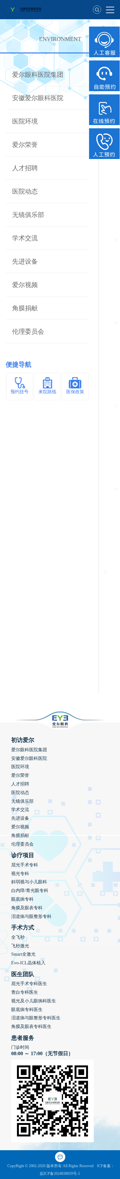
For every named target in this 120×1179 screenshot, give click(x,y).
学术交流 (25, 238)
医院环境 (25, 121)
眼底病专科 (22, 899)
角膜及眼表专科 (27, 907)
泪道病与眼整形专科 (31, 916)
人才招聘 (25, 167)
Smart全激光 (23, 954)
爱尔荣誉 (25, 144)
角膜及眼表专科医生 (31, 1026)
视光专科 (20, 873)
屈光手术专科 (24, 865)
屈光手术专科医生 (29, 983)
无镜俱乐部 (28, 214)
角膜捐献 (25, 308)
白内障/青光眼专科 (29, 890)
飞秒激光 (20, 946)
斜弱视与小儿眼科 (29, 882)
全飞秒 (18, 937)
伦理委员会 (28, 331)
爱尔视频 (25, 284)
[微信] (60, 1157)
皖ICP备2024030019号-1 (60, 1173)
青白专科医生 (24, 992)
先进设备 (25, 261)
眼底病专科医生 (27, 1009)
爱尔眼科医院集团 (37, 74)
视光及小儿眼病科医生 (33, 1001)
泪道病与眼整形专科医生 (35, 1018)
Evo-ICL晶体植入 (28, 962)
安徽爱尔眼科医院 (37, 97)
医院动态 (25, 191)
